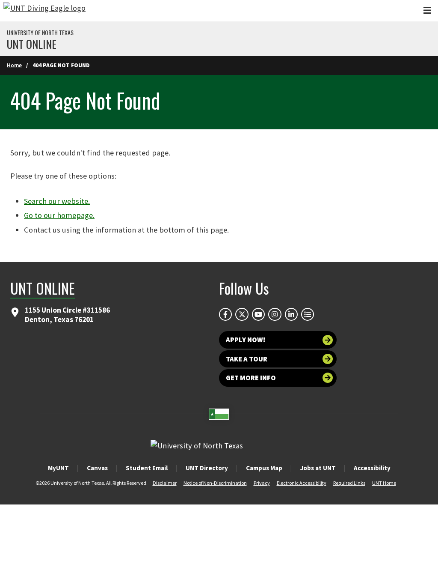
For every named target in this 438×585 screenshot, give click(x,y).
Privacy (262, 483)
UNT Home (384, 483)
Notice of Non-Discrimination (215, 483)
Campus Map (264, 468)
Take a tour (246, 359)
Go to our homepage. (59, 215)
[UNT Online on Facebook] (225, 314)
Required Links (349, 483)
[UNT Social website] (307, 314)
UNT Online (31, 44)
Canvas (97, 468)
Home (14, 65)
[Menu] (427, 10)
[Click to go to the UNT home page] (44, 10)
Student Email (147, 468)
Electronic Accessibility (301, 483)
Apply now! (245, 339)
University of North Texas (40, 32)
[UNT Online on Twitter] (241, 314)
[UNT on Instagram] (274, 314)
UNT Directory (207, 468)
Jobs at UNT (318, 468)
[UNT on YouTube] (258, 314)
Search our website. (57, 201)
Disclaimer (165, 483)
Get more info (251, 377)
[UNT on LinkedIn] (291, 314)
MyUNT (58, 468)
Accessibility (372, 468)
